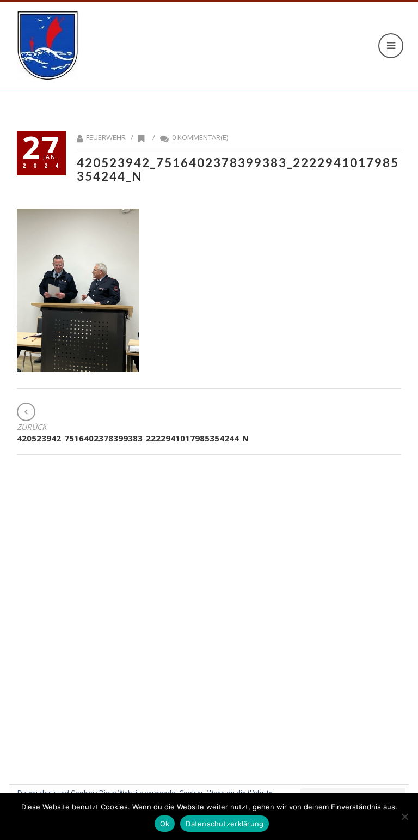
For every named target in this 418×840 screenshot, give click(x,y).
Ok (165, 823)
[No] (404, 816)
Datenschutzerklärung (224, 823)
